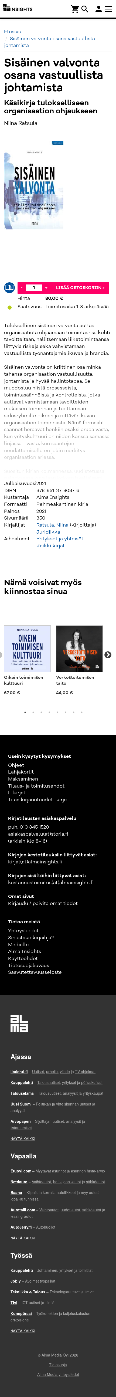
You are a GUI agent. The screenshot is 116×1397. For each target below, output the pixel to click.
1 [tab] (25, 712)
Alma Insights (24, 951)
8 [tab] (81, 712)
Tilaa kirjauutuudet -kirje (37, 800)
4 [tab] (49, 712)
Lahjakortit (21, 772)
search (85, 9)
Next (108, 655)
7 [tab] (73, 712)
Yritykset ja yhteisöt (59, 539)
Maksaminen (23, 779)
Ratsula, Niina (52, 525)
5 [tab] (57, 712)
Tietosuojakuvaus (28, 965)
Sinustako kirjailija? (31, 937)
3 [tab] (41, 712)
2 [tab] (33, 712)
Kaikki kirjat (50, 546)
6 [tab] (65, 712)
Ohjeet (16, 765)
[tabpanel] (27, 652)
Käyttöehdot (23, 958)
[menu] (109, 9)
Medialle (18, 944)
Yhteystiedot (23, 930)
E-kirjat (16, 793)
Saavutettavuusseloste (35, 972)
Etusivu (12, 31)
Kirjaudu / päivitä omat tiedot (43, 903)
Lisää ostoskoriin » (80, 288)
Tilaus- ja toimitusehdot (36, 786)
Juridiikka (48, 532)
